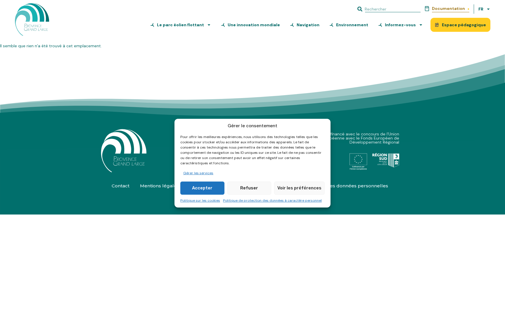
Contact (120, 186)
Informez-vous (400, 24)
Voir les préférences (299, 188)
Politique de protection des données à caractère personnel (272, 200)
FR (480, 9)
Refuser (249, 188)
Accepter (202, 188)
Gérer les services (198, 173)
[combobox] (388, 9)
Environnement (352, 24)
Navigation (308, 24)
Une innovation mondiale (254, 24)
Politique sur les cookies (200, 200)
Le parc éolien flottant (180, 24)
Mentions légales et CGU (168, 186)
